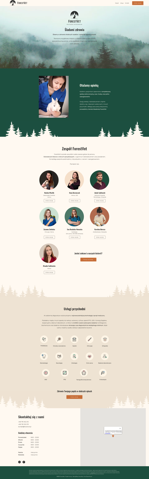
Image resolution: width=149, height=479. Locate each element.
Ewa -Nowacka (74, 229)
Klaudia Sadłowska (49, 266)
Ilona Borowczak (74, 193)
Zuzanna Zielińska (49, 229)
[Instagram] (19, 462)
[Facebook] (24, 462)
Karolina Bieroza (99, 229)
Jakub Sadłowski (99, 193)
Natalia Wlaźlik (49, 193)
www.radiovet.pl (93, 472)
